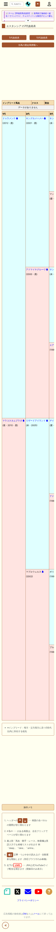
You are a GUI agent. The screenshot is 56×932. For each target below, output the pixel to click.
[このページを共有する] (5, 925)
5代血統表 (14, 37)
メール (36, 913)
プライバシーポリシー (28, 900)
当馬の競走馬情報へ (28, 45)
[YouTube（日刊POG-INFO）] (38, 891)
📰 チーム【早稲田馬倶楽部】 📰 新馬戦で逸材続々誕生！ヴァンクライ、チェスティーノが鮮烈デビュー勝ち (29, 14)
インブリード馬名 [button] (11, 103)
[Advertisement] (28, 72)
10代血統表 (41, 37)
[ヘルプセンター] (49, 891)
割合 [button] (47, 103)
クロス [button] (35, 103)
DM (24, 913)
